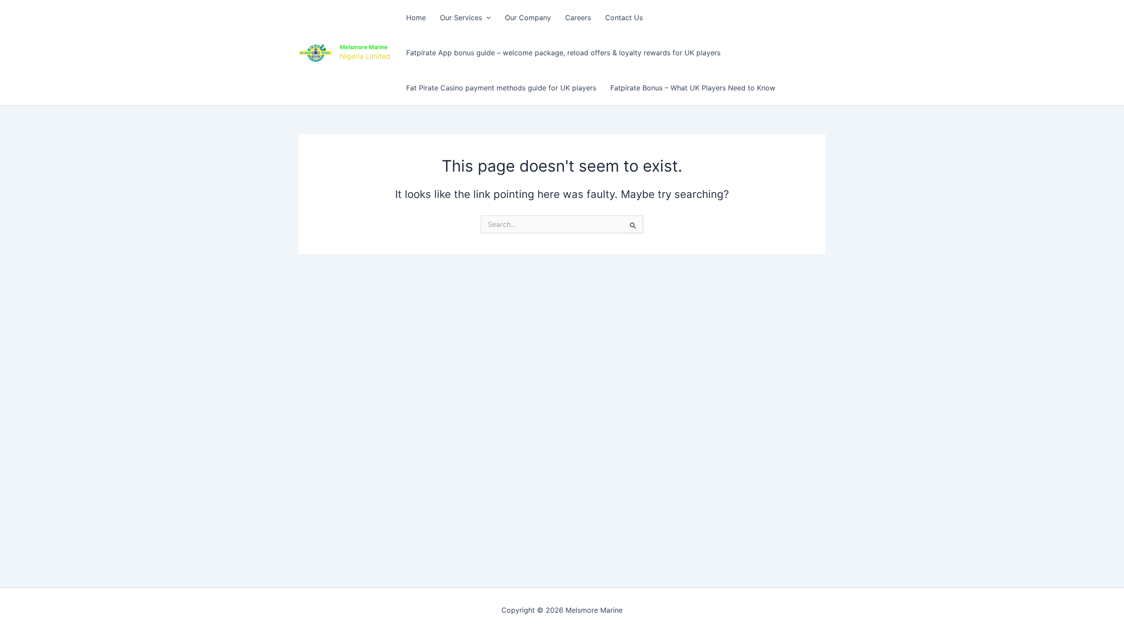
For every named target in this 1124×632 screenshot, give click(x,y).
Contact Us (624, 17)
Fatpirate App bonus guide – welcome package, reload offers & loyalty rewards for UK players (563, 52)
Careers (578, 17)
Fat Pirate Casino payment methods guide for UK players (501, 87)
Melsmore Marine (364, 46)
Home (416, 17)
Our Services (461, 17)
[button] (486, 17)
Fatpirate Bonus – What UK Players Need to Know (692, 87)
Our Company (528, 17)
